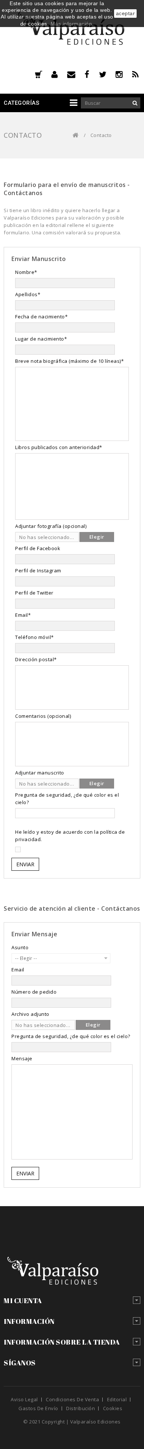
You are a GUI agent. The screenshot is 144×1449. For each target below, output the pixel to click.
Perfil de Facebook (37, 548)
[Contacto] (76, 74)
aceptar (125, 13)
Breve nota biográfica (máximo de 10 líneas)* (69, 361)
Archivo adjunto (30, 1014)
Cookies (113, 1408)
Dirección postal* (36, 659)
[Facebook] (92, 74)
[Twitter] (107, 74)
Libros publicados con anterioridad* (58, 447)
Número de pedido (33, 991)
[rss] (136, 74)
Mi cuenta (23, 1300)
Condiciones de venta (72, 1399)
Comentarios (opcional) (43, 716)
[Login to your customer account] (59, 74)
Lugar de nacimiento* (41, 338)
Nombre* (26, 272)
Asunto (19, 947)
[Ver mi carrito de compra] (38, 75)
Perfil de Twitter (34, 592)
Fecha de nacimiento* (41, 316)
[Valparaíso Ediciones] (72, 31)
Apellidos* (27, 294)
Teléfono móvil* (34, 637)
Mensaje (21, 1058)
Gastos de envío (38, 1408)
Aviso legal (24, 1399)
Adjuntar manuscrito (39, 772)
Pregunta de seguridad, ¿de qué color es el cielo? (67, 799)
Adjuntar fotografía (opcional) (50, 526)
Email (17, 969)
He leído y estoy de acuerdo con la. (70, 836)
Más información (71, 24)
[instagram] (124, 74)
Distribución (80, 1408)
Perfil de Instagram (38, 570)
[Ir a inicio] (76, 135)
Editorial (117, 1399)
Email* (23, 615)
